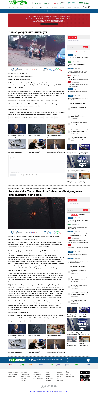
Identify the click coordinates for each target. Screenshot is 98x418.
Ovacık (41, 321)
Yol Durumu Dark (12, 374)
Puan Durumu (49, 365)
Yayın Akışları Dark (25, 374)
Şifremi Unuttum (70, 376)
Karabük (27, 321)
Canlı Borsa (36, 372)
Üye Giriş (68, 372)
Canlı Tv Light (11, 376)
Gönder (13, 175)
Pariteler (66, 365)
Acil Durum (17, 117)
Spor (41, 7)
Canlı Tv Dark (24, 372)
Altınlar (48, 372)
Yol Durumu (75, 365)
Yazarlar (69, 7)
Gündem (27, 7)
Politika (64, 10)
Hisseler (58, 365)
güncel (41, 117)
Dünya (30, 117)
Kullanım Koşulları (58, 391)
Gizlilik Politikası (43, 391)
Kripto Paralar (85, 365)
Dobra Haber (11, 29)
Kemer (46, 117)
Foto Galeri (54, 7)
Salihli (57, 117)
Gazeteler (76, 7)
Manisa (51, 117)
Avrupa (39, 10)
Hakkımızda (32, 391)
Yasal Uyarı (65, 391)
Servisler (19, 7)
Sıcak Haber (60, 380)
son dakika (11, 121)
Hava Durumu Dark (13, 372)
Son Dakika (11, 7)
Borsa (10, 365)
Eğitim (53, 10)
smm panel (23, 380)
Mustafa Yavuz (34, 321)
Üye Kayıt (68, 374)
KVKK (53, 391)
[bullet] (29, 175)
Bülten (44, 10)
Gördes (35, 117)
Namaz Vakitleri (19, 365)
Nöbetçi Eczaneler (25, 376)
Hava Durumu (38, 365)
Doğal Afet (24, 117)
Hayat (58, 10)
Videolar (62, 7)
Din (49, 10)
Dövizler (48, 374)
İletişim (37, 391)
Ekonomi (34, 7)
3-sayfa (11, 117)
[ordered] (27, 175)
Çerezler (49, 391)
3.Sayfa (34, 10)
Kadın (46, 7)
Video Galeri (60, 374)
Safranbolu (47, 321)
